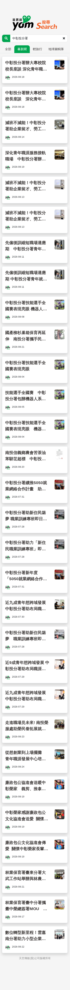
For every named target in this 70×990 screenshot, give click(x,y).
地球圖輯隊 (56, 49)
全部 (8, 49)
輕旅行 (37, 49)
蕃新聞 (22, 49)
